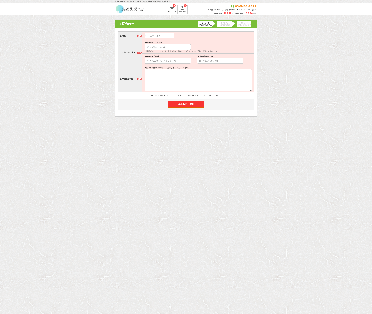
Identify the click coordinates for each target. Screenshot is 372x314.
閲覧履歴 (182, 9)
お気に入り (171, 9)
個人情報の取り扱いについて (162, 95)
